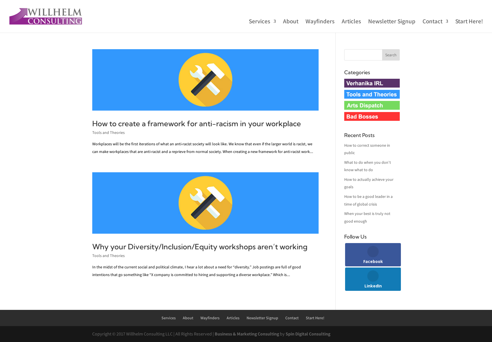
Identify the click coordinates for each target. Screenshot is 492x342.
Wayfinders (320, 22)
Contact (432, 22)
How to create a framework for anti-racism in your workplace (196, 123)
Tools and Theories (108, 132)
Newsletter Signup (391, 22)
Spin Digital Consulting (308, 334)
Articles (351, 22)
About (290, 22)
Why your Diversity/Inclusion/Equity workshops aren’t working (200, 246)
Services (259, 22)
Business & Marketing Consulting (247, 334)
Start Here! (469, 22)
